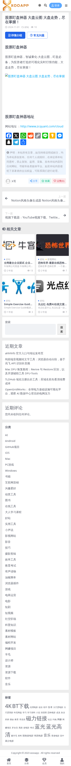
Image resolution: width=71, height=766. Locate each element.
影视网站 (52, 259)
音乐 (8, 684)
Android (10, 441)
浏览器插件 (12, 583)
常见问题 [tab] (38, 35)
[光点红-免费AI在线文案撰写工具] (52, 286)
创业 (41, 707)
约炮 (55, 719)
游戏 (8, 589)
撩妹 (12, 719)
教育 (17, 719)
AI (6, 435)
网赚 (59, 719)
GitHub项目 (12, 447)
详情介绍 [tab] (16, 35)
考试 (32, 727)
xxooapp (34, 753)
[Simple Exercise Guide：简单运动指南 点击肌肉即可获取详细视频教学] (18, 286)
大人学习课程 (13, 512)
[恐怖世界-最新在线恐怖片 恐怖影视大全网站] (52, 245)
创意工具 (10, 494)
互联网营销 (12, 482)
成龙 (58, 712)
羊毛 (8, 654)
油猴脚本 (10, 577)
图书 (8, 500)
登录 (57, 5)
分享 (35, 181)
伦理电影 (34, 707)
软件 (8, 678)
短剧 (8, 607)
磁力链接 (36, 718)
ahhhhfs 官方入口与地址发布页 (24, 353)
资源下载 (10, 672)
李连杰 (22, 719)
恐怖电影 (52, 712)
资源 (8, 666)
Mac (7, 458)
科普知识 (10, 625)
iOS (7, 452)
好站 (27, 27)
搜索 (8, 322)
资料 (20, 735)
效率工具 (10, 559)
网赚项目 (10, 648)
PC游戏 (9, 464)
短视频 (9, 613)
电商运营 (10, 595)
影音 (8, 542)
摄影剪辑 (10, 553)
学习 (25, 712)
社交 (50, 719)
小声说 (9, 530)
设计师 (9, 660)
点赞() (60, 181)
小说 (38, 712)
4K (8, 706)
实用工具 (10, 524)
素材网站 (10, 636)
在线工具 (10, 506)
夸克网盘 (18, 712)
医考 (50, 707)
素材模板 (10, 630)
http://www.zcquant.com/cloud (41, 126)
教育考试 (10, 565)
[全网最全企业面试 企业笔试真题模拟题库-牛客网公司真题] (18, 245)
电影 (8, 601)
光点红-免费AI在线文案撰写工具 (51, 305)
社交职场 (10, 619)
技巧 (8, 547)
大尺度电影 (58, 707)
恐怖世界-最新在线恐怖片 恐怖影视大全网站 (52, 264)
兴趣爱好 (10, 488)
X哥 (14, 181)
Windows (11, 470)
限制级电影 (28, 735)
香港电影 (55, 735)
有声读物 (10, 571)
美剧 (21, 727)
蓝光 (40, 726)
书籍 (8, 476)
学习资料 (31, 712)
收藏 (47, 181)
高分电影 (9, 741)
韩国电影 (38, 735)
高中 (62, 735)
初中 (45, 707)
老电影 (26, 727)
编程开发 (10, 642)
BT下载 (20, 706)
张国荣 (44, 712)
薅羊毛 (14, 735)
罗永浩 (15, 727)
